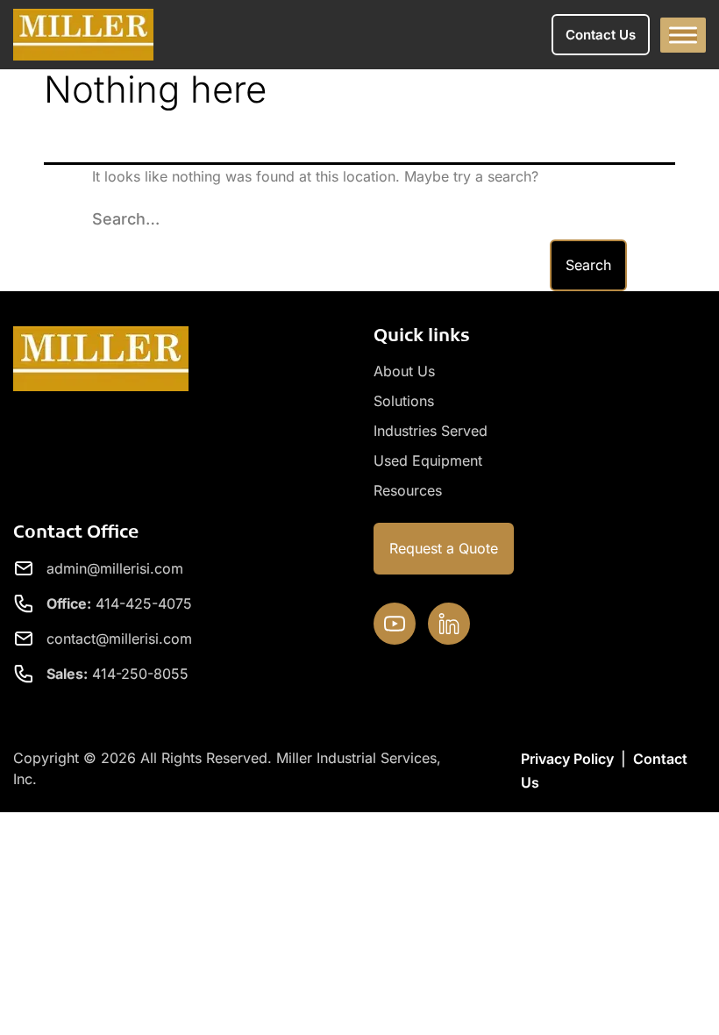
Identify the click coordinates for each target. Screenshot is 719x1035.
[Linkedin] (449, 624)
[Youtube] (395, 624)
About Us (404, 371)
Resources (408, 490)
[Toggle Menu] (683, 34)
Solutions (404, 401)
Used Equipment (428, 460)
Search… (126, 219)
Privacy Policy (567, 758)
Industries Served (431, 430)
